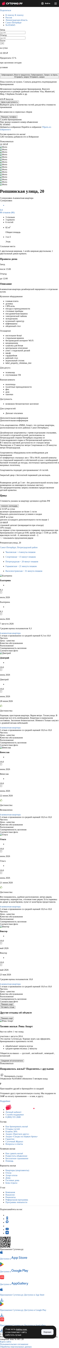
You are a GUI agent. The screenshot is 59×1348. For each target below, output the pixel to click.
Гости (2, 40)
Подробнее (5, 1101)
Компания (10, 1192)
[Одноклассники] (7, 1219)
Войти (47, 3)
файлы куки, (21, 1329)
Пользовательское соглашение (14, 1344)
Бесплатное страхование (16, 1158)
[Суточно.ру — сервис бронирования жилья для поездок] (12, 3)
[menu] (55, 3)
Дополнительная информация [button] (14, 418)
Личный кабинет (13, 1112)
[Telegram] (7, 1215)
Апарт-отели (11, 1175)
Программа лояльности (16, 1202)
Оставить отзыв (7, 1007)
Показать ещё (7, 1004)
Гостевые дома (12, 1180)
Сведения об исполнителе (12, 1061)
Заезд (2, 30)
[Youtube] (7, 1229)
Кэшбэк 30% (11, 1131)
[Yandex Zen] (7, 1233)
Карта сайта (5, 1342)
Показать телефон (8, 117)
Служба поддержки (14, 1114)
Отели (8, 1173)
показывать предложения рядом (18, 538)
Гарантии (9, 1139)
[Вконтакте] (7, 1226)
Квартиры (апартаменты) (17, 1170)
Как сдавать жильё (14, 1153)
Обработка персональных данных (16, 1347)
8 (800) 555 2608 (13, 1117)
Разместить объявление (16, 1156)
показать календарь (9, 506)
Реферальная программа (16, 1200)
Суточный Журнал (14, 1141)
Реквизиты (10, 1197)
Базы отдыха (11, 1183)
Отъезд (3, 35)
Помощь (9, 1161)
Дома (7, 1178)
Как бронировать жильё (16, 1126)
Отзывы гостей (12, 1129)
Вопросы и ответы (14, 1144)
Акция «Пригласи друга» (17, 1134)
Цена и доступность (9, 102)
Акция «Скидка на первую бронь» (21, 1136)
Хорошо (47, 1332)
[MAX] (7, 1222)
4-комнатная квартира (10, 633)
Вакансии (10, 1195)
